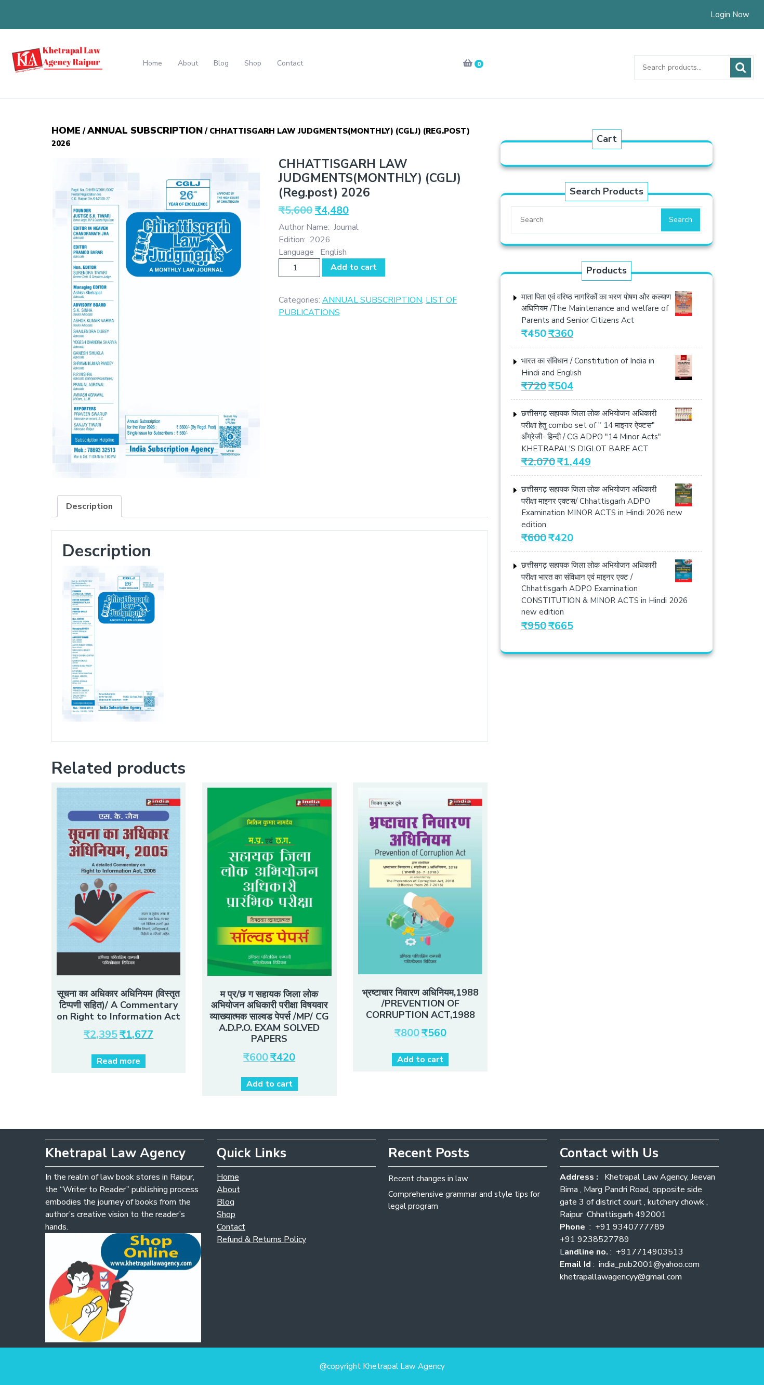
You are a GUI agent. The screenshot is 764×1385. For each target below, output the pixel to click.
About (188, 63)
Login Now (729, 14)
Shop (252, 63)
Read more (118, 1061)
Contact (290, 63)
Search (740, 67)
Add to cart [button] (269, 1084)
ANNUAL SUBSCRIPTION (145, 130)
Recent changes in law (428, 1178)
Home (152, 63)
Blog (221, 63)
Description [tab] (89, 506)
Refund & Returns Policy (261, 1239)
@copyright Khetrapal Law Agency (382, 1366)
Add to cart (354, 267)
